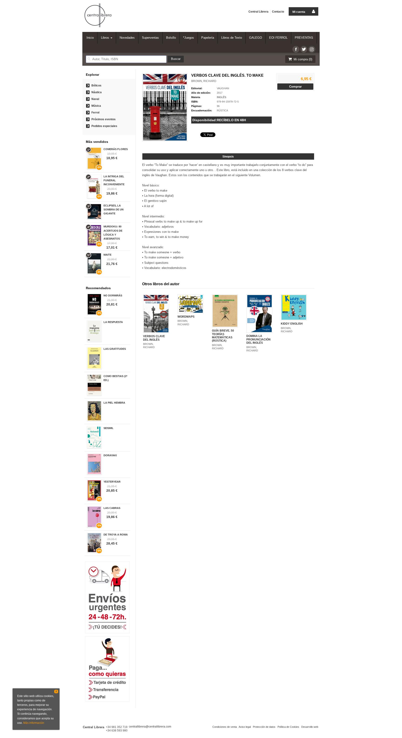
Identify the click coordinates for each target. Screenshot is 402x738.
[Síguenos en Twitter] (303, 49)
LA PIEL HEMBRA (114, 402)
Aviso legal (245, 726)
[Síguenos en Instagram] (311, 49)
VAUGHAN (223, 88)
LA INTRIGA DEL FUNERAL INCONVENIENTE (114, 180)
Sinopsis (228, 156)
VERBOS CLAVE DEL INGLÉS (154, 338)
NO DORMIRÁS (113, 295)
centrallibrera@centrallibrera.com (150, 726)
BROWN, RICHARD (203, 81)
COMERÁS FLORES (116, 149)
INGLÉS (221, 97)
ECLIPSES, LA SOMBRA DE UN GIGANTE (114, 209)
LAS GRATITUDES (115, 348)
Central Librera (258, 11)
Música (96, 105)
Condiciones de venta (224, 726)
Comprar (295, 86)
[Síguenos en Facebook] (295, 49)
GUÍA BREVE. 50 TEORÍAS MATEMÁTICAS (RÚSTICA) (223, 335)
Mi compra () (302, 59)
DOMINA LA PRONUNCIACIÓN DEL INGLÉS (258, 339)
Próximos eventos (103, 119)
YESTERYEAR (112, 481)
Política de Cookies (288, 726)
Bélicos (96, 85)
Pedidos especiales (104, 126)
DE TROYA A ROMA (116, 534)
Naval (95, 99)
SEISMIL (109, 428)
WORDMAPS (186, 316)
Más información (33, 722)
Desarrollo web (309, 726)
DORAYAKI (110, 455)
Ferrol (95, 112)
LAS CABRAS (112, 508)
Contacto (278, 11)
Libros (105, 37)
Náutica (96, 92)
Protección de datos (264, 726)
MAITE (107, 254)
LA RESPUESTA (113, 322)
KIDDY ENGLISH (292, 323)
